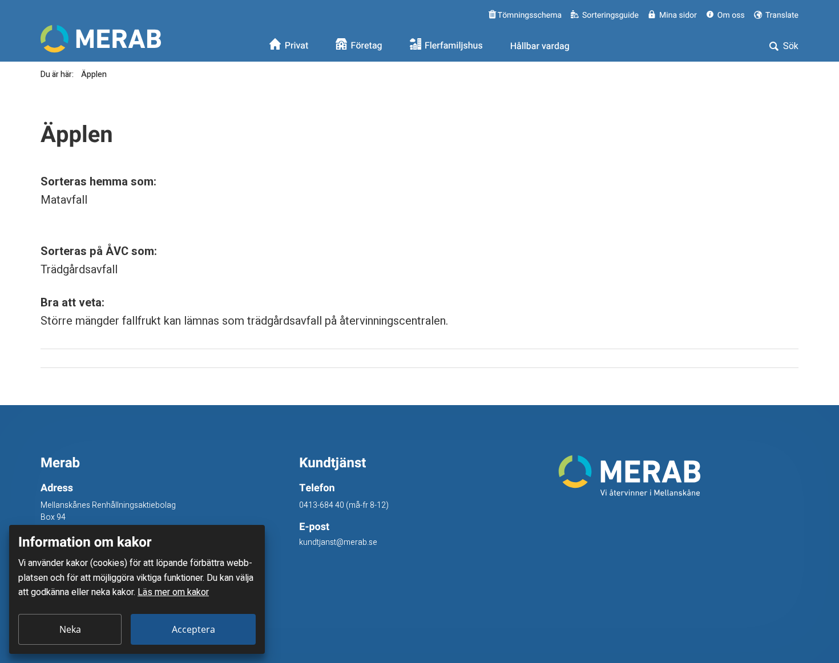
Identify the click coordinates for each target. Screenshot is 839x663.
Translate (781, 15)
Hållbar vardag (540, 46)
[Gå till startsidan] (678, 475)
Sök (789, 46)
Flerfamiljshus (454, 46)
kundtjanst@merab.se (338, 542)
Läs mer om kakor (173, 592)
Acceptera (193, 629)
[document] (137, 589)
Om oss (731, 15)
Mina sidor (678, 15)
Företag (366, 46)
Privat (297, 46)
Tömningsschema (529, 15)
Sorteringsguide (610, 15)
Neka (70, 629)
